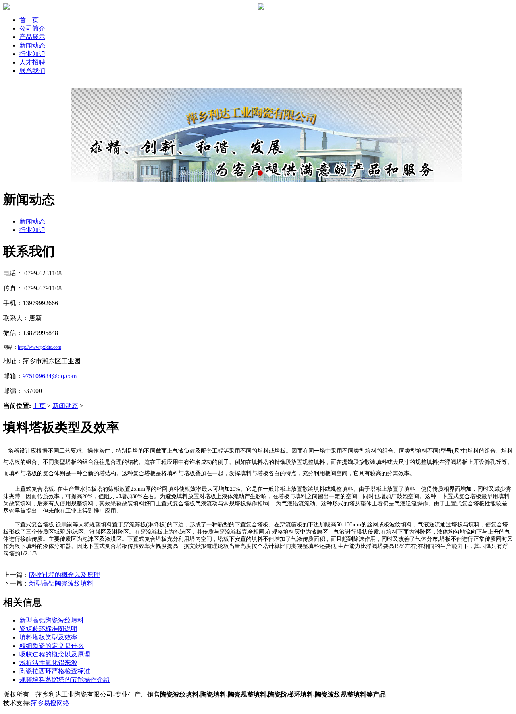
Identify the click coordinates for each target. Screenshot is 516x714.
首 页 (29, 20)
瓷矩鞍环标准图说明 (48, 628)
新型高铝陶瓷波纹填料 (61, 583)
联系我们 (32, 70)
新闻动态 (32, 45)
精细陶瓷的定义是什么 (51, 645)
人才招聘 (32, 62)
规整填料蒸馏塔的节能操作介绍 (64, 679)
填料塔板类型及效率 (48, 637)
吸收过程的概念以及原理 (64, 574)
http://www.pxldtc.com (39, 347)
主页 (39, 405)
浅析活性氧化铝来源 (48, 662)
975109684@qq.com (50, 376)
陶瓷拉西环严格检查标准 (54, 671)
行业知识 (32, 53)
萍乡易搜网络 (50, 703)
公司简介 (32, 28)
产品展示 (32, 36)
